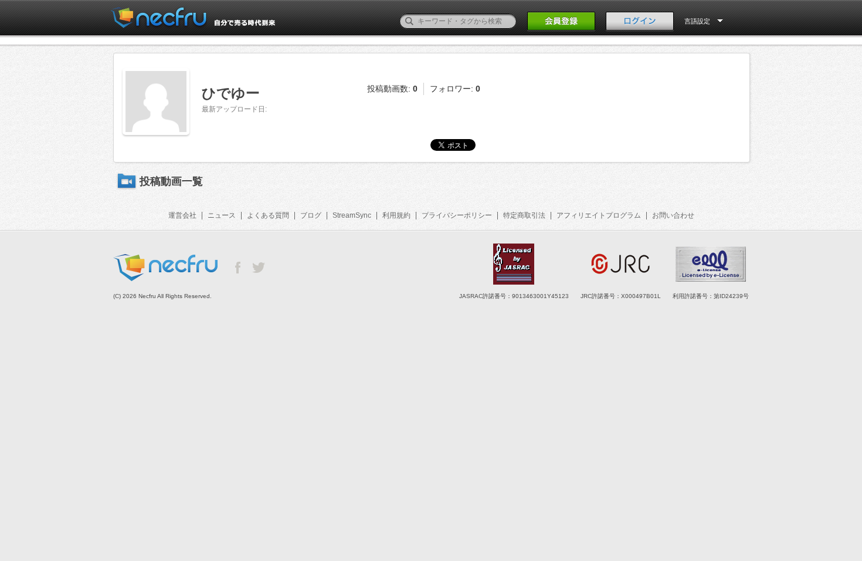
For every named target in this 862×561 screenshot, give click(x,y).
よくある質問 (268, 215)
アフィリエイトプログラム (598, 215)
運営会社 (182, 215)
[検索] (409, 21)
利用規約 (396, 215)
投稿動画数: (392, 88)
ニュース (222, 215)
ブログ (310, 215)
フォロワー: (455, 88)
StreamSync (351, 215)
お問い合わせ (673, 215)
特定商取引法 (524, 215)
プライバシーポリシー (457, 215)
